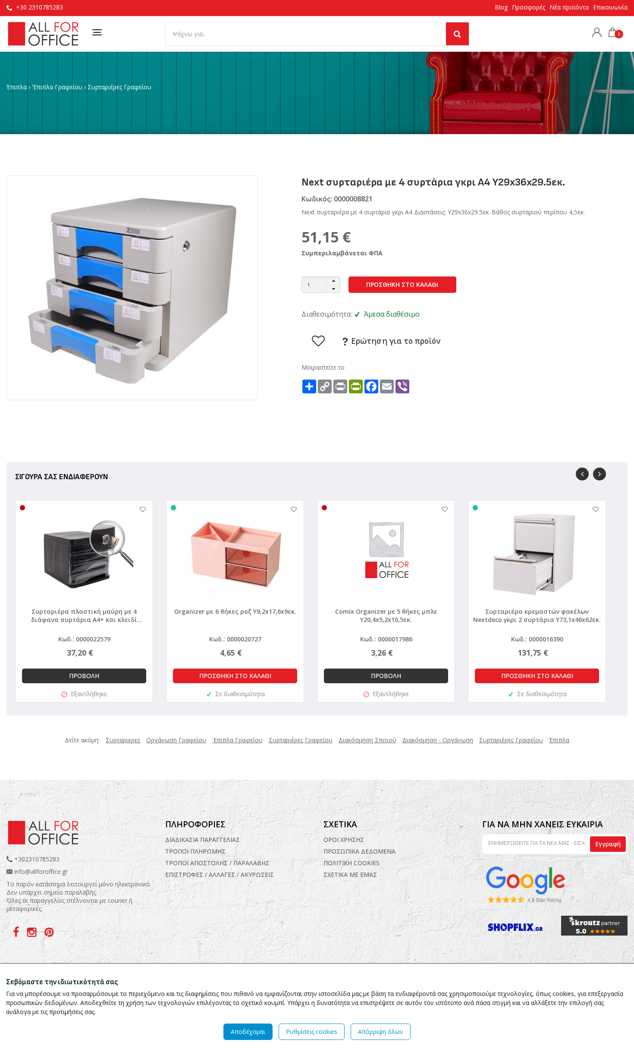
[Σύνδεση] (595, 33)
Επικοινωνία (610, 7)
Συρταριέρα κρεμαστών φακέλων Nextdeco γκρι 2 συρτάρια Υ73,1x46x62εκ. (537, 615)
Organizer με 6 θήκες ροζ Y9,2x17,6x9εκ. (235, 611)
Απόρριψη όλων (380, 1031)
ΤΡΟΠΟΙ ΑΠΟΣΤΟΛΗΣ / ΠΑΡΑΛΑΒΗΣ (217, 863)
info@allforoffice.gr (41, 871)
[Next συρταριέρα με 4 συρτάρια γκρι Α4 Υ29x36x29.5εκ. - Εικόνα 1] (132, 287)
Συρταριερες (123, 740)
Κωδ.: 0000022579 (84, 639)
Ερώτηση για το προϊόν (394, 341)
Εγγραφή (608, 844)
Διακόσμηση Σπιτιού (367, 740)
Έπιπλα (16, 87)
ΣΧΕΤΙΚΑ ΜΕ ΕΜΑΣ (350, 874)
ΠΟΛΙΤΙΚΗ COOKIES (351, 863)
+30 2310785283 (39, 7)
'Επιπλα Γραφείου (57, 87)
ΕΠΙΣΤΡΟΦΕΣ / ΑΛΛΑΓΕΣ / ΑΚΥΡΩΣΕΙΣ (219, 874)
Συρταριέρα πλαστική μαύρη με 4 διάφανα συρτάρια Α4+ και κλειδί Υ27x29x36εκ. (84, 615)
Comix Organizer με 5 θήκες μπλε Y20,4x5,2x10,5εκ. (386, 615)
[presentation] (582, 474)
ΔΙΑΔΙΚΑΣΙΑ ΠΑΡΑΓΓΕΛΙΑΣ (202, 839)
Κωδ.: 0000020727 (235, 639)
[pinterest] (48, 934)
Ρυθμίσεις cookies (311, 1031)
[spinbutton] (320, 284)
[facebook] (17, 934)
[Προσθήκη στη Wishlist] (138, 509)
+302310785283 (36, 859)
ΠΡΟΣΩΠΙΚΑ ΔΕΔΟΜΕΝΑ (359, 851)
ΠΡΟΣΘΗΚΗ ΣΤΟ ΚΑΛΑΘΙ (402, 284)
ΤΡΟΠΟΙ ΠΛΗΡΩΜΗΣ (195, 851)
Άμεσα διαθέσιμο (392, 314)
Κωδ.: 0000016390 (537, 639)
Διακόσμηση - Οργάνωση (437, 740)
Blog (501, 7)
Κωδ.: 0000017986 (386, 639)
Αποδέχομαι (248, 1031)
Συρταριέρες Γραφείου (119, 87)
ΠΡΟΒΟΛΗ (84, 676)
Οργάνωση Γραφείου (176, 740)
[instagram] (32, 934)
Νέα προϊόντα (569, 7)
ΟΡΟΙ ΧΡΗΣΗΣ (343, 839)
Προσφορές (528, 7)
